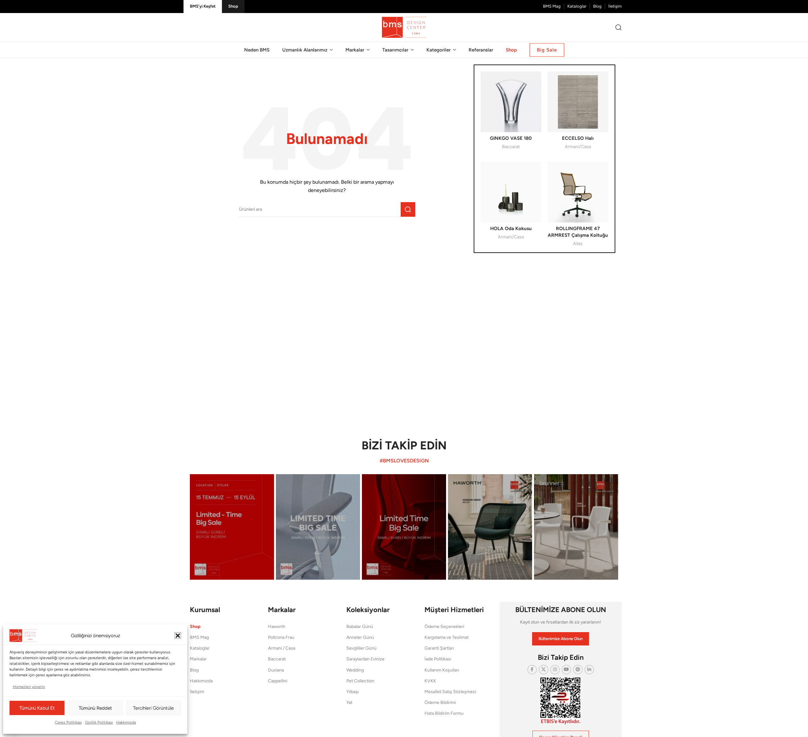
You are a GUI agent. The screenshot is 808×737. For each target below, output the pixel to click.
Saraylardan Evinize (365, 659)
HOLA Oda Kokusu (511, 228)
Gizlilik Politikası (99, 722)
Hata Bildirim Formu (444, 713)
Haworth (276, 626)
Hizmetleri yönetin (29, 687)
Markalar (198, 659)
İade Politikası (437, 659)
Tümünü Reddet (95, 708)
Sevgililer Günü (361, 648)
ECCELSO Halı (578, 138)
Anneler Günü (360, 637)
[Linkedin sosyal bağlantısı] (589, 669)
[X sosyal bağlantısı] (543, 669)
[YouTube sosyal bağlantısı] (566, 669)
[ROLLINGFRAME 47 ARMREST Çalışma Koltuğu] (578, 192)
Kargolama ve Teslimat (446, 637)
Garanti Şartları (439, 648)
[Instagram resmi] (232, 526)
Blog (194, 670)
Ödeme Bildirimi (440, 702)
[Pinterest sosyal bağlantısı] (578, 669)
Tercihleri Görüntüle (153, 708)
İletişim (197, 691)
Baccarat (511, 146)
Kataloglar (200, 648)
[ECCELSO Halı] (578, 102)
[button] (178, 635)
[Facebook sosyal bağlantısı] (532, 669)
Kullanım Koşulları (441, 670)
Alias (578, 243)
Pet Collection (360, 681)
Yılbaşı (352, 691)
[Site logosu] (404, 27)
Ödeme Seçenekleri (444, 626)
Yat (349, 702)
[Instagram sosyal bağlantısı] (555, 669)
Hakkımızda (126, 722)
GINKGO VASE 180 (511, 138)
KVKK (430, 681)
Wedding (355, 670)
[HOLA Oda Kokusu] (511, 192)
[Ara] (618, 27)
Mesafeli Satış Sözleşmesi (450, 691)
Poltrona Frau (281, 637)
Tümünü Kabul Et (37, 708)
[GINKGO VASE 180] (511, 102)
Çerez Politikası (68, 722)
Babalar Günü (359, 626)
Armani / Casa (281, 648)
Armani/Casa (578, 146)
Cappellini (277, 681)
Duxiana (276, 670)
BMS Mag (199, 637)
